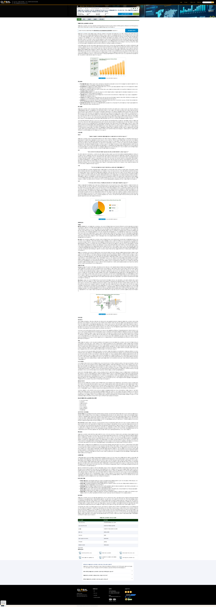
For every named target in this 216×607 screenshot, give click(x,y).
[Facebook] (128, 592)
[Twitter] (126, 592)
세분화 (89, 19)
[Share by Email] (134, 8)
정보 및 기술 (82, 6)
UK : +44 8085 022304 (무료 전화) (32, 1)
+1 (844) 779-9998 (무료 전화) (114, 592)
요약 (79, 19)
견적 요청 (101, 19)
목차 (84, 19)
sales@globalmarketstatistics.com (21, 3)
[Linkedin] (131, 592)
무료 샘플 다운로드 (102, 78)
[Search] (212, 2)
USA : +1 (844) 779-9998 (19, 1)
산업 (186, 2)
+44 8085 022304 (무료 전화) (114, 593)
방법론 (95, 19)
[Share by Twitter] (136, 8)
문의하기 (200, 2)
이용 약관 (95, 595)
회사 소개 (193, 2)
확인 (2, 605)
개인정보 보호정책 (97, 597)
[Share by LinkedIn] (137, 8)
